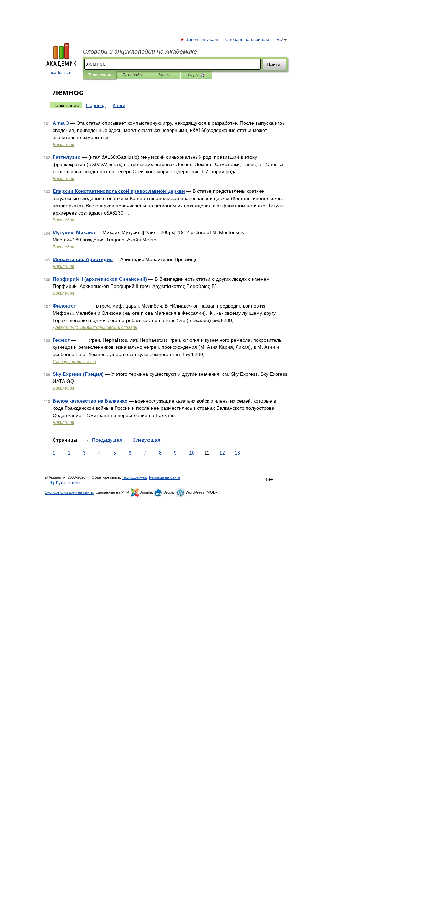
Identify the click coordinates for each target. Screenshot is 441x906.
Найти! (274, 64)
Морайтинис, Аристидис (83, 259)
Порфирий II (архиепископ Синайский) (100, 279)
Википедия (63, 144)
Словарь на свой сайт (248, 39)
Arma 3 (61, 123)
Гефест (61, 340)
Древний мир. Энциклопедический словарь (95, 327)
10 (192, 453)
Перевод (96, 105)
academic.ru (61, 72)
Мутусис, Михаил (74, 232)
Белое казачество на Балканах (90, 401)
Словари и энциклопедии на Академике (140, 51)
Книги (164, 75)
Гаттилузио (67, 157)
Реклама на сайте (164, 477)
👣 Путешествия (65, 483)
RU (279, 39)
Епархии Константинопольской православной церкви (119, 191)
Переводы (132, 75)
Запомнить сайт (202, 39)
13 (237, 453)
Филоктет (64, 306)
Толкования (99, 75)
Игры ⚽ (196, 75)
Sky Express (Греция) (78, 374)
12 (222, 453)
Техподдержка (134, 477)
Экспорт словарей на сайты (69, 492)
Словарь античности (74, 361)
